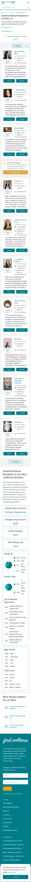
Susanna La (18, 181)
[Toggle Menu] (28, 2)
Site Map (6, 826)
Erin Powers (18, 422)
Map (27, 46)
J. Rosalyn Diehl (19, 90)
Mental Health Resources (11, 807)
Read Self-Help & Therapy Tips (17, 717)
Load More (15, 462)
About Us (6, 811)
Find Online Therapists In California (17, 708)
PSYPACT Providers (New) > (12, 860)
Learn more (12, 872)
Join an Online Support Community (17, 726)
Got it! (15, 877)
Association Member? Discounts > (13, 845)
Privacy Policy (7, 822)
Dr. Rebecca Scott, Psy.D (20, 221)
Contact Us (6, 815)
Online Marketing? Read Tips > (12, 848)
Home (2, 12)
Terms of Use (7, 819)
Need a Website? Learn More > (12, 852)
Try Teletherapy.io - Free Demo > (13, 856)
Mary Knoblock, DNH (19, 52)
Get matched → (15, 172)
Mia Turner (17, 339)
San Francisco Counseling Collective (19, 381)
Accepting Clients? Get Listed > (13, 841)
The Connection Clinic (19, 302)
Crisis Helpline (7, 803)
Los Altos (11, 12)
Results (18, 46)
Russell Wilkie (19, 128)
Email (9, 81)
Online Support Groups (10, 830)
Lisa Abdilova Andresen (18, 260)
